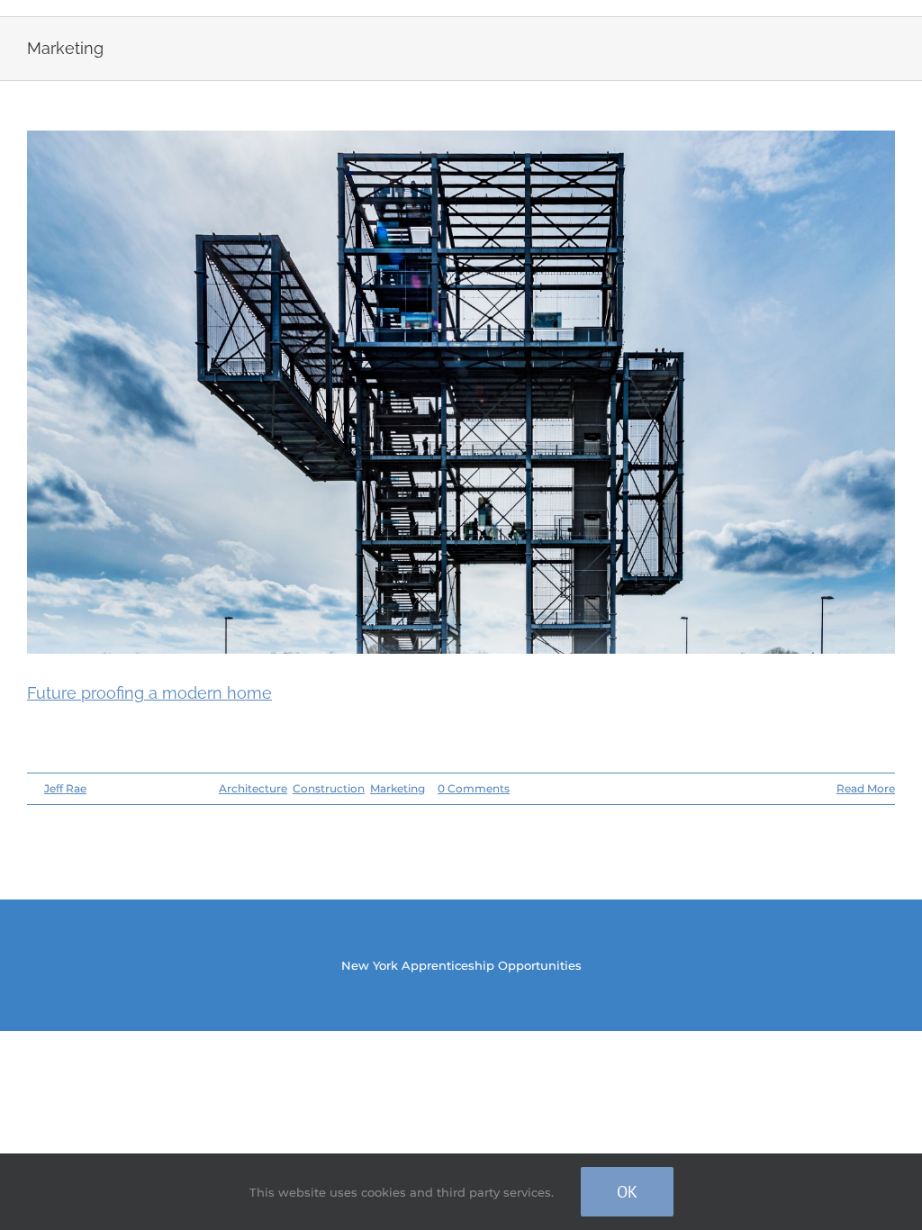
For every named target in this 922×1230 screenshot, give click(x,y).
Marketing (397, 788)
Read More (865, 788)
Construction (329, 788)
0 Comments (474, 788)
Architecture (253, 788)
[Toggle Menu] (882, 8)
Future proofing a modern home (149, 692)
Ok (627, 1191)
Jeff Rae (65, 788)
